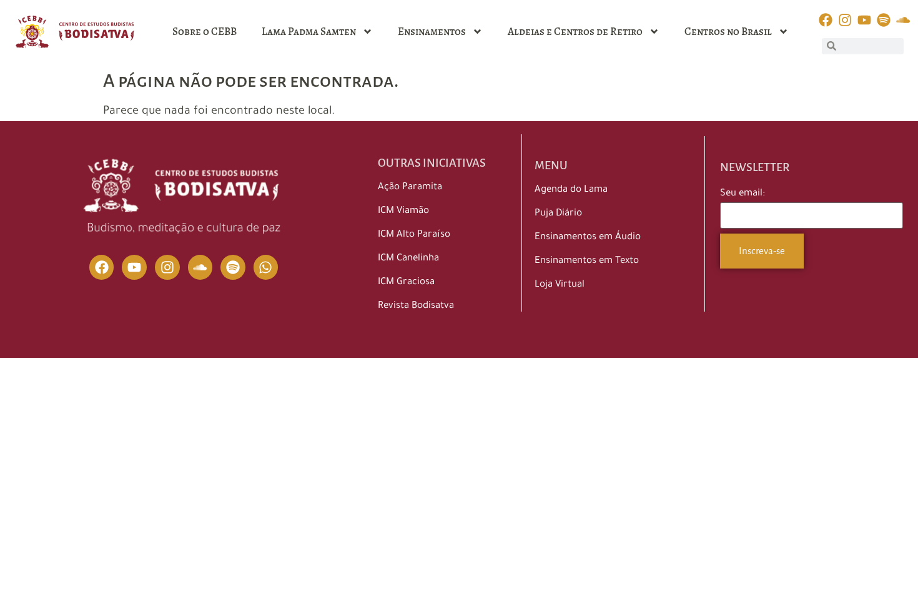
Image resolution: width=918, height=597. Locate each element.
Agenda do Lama (571, 190)
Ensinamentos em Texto (587, 261)
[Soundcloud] (200, 267)
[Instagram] (167, 267)
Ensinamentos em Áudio (588, 237)
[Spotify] (232, 267)
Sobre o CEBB (204, 31)
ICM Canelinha (408, 259)
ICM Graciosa (406, 282)
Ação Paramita (410, 187)
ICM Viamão (403, 211)
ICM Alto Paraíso (414, 235)
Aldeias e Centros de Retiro (575, 31)
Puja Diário (558, 214)
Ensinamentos (432, 31)
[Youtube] (134, 267)
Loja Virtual (560, 285)
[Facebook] (101, 267)
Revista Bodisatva (416, 306)
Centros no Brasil (728, 31)
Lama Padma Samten (309, 31)
